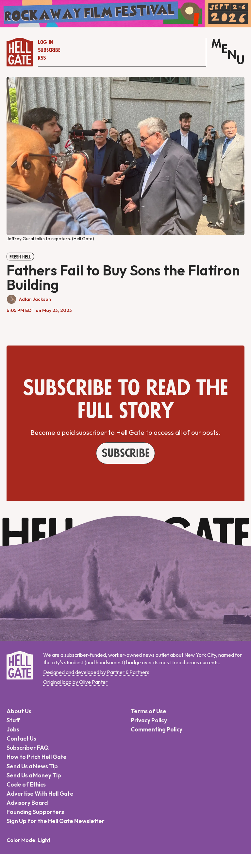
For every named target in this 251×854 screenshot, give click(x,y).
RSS (42, 58)
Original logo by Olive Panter (75, 682)
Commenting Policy (156, 729)
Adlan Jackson (35, 299)
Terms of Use (148, 711)
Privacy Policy (149, 720)
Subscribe (49, 50)
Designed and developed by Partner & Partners (96, 672)
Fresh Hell (20, 257)
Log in (45, 42)
